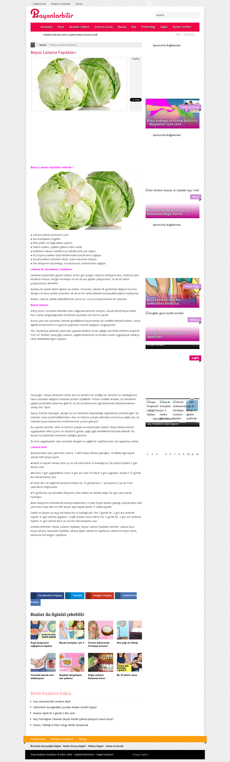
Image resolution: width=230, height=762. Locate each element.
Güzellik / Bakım (79, 27)
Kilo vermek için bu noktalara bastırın (163, 301)
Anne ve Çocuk (104, 27)
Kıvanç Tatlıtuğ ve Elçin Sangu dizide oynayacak (60, 725)
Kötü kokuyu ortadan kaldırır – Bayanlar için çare (172, 122)
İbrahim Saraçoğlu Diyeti (46, 746)
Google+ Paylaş (102, 595)
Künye (79, 3)
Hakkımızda (39, 3)
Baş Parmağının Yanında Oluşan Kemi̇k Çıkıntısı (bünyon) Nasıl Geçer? (73, 719)
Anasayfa (47, 27)
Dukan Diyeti (96, 746)
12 (197, 454)
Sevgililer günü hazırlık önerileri (167, 334)
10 (188, 454)
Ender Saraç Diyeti (74, 746)
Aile (134, 27)
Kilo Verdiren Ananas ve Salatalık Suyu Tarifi (168, 211)
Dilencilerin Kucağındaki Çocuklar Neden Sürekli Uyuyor (65, 707)
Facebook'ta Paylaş (50, 595)
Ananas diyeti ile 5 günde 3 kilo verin (54, 713)
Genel (42, 44)
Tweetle (78, 595)
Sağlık (164, 27)
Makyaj (122, 27)
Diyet (61, 27)
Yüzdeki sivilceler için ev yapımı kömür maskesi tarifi (70, 35)
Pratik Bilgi (148, 27)
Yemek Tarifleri (182, 27)
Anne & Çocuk (190, 107)
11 (193, 454)
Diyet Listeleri (104, 754)
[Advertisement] (86, 141)
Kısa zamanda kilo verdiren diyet (52, 701)
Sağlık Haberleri (84, 754)
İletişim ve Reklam (60, 3)
